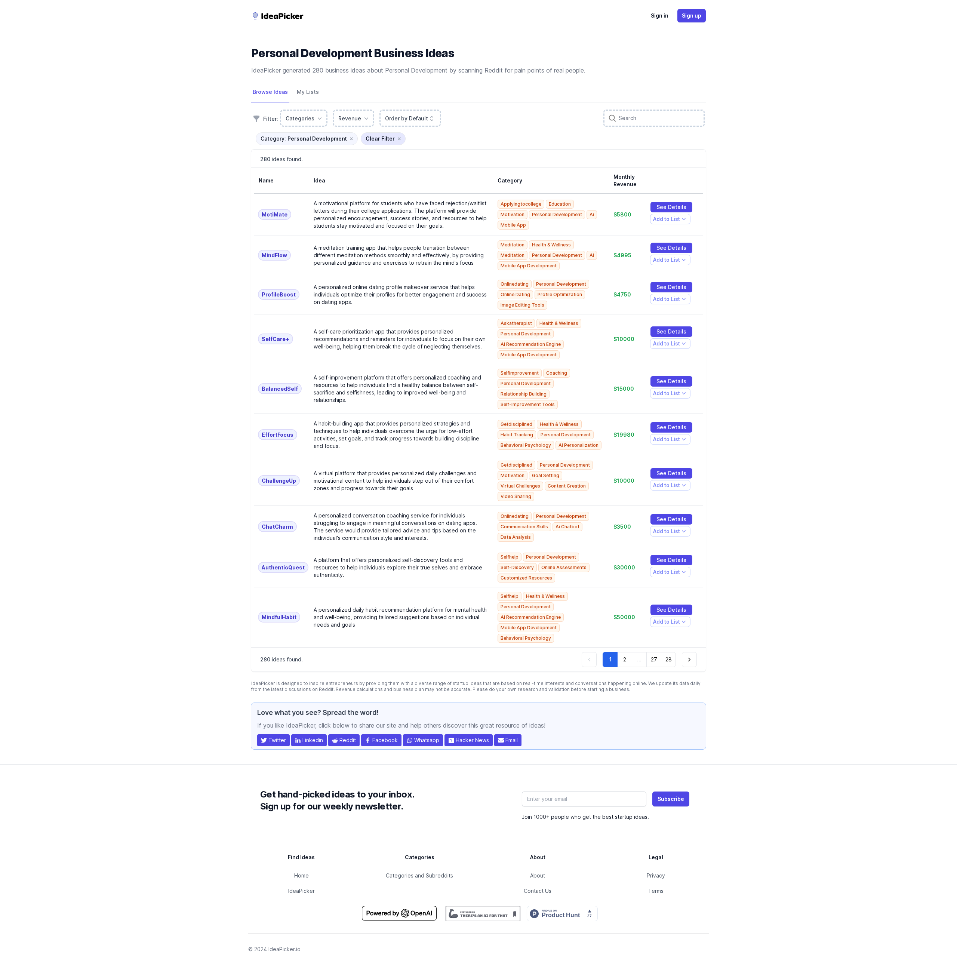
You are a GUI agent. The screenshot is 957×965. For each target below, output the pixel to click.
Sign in (659, 15)
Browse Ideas (270, 92)
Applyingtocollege (521, 204)
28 (668, 659)
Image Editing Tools (522, 305)
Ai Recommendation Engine (531, 344)
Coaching (556, 373)
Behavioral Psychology (526, 445)
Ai (592, 214)
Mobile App (513, 225)
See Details (671, 207)
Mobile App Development (529, 265)
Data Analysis (516, 537)
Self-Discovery (517, 567)
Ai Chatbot (567, 526)
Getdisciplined (516, 424)
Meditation (512, 245)
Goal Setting (545, 475)
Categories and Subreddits (419, 875)
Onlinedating (515, 284)
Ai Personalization (578, 445)
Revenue (349, 118)
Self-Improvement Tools (528, 404)
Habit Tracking (517, 434)
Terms (656, 891)
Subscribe (671, 799)
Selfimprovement (520, 373)
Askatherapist (516, 323)
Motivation (512, 214)
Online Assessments (564, 567)
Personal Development (557, 214)
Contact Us (537, 891)
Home (301, 875)
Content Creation (567, 486)
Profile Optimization (560, 294)
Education (560, 204)
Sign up (691, 15)
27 (654, 659)
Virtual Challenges (520, 486)
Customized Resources (526, 578)
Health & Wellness (551, 245)
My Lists (308, 92)
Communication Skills (524, 526)
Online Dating (515, 294)
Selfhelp (509, 557)
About (537, 875)
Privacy (656, 875)
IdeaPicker (301, 891)
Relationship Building (524, 394)
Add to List (666, 220)
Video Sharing (516, 496)
